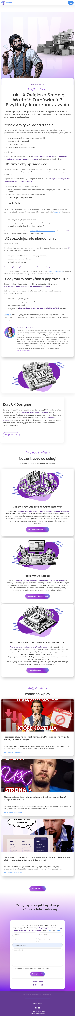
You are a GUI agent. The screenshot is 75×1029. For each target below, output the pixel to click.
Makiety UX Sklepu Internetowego (42, 231)
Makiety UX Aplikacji (55, 271)
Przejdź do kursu (11, 435)
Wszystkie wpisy (38, 888)
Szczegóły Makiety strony (37, 529)
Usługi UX (8, 315)
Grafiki (58, 930)
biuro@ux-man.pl (37, 981)
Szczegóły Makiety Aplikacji (37, 596)
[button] (71, 3)
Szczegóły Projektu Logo (37, 670)
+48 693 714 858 (37, 985)
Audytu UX (57, 212)
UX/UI (50, 930)
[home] (8, 3)
